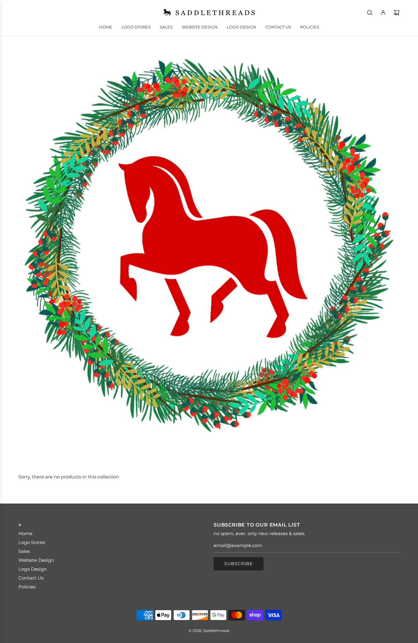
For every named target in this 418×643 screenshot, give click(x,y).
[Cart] (396, 12)
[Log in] (383, 12)
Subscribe (238, 563)
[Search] (369, 12)
